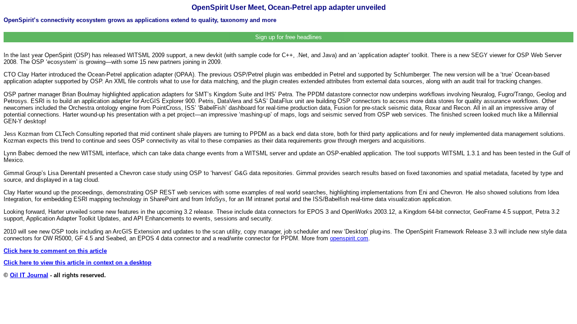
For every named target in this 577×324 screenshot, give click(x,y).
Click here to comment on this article (55, 251)
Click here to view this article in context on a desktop (77, 262)
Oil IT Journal (29, 275)
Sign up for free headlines (288, 37)
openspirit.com (349, 238)
